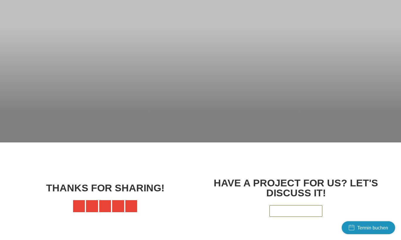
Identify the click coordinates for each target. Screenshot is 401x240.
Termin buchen (372, 227)
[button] (79, 206)
